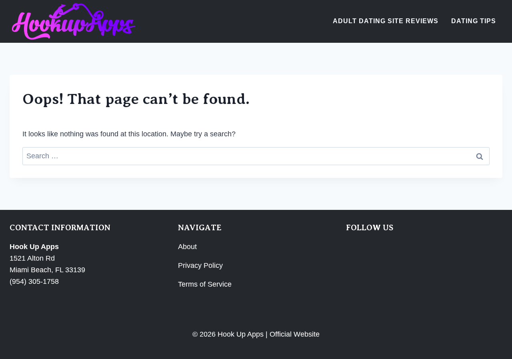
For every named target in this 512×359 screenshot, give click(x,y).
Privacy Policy (200, 265)
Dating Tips (473, 21)
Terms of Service (205, 284)
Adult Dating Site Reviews (385, 21)
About (187, 247)
